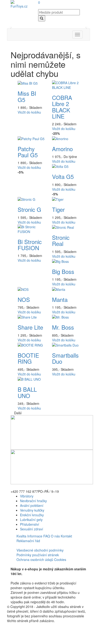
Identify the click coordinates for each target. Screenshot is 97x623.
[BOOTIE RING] (30, 344)
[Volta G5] (60, 166)
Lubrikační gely (31, 519)
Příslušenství (29, 524)
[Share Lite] (27, 316)
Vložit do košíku (29, 112)
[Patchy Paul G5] (31, 138)
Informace (34, 536)
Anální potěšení (31, 505)
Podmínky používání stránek (37, 554)
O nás (55, 536)
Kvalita (21, 536)
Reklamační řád (28, 540)
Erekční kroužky (32, 515)
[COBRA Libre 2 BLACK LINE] (65, 84)
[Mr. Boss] (60, 316)
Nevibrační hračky (33, 500)
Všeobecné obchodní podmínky (40, 550)
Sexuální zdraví (31, 529)
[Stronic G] (26, 199)
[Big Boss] (60, 261)
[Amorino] (60, 138)
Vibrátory (26, 496)
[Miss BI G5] (28, 82)
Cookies (60, 559)
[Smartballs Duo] (65, 344)
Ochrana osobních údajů (34, 559)
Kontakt (66, 536)
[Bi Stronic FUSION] (31, 228)
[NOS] (23, 288)
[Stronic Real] (63, 227)
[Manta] (58, 288)
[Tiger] (58, 199)
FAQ (46, 536)
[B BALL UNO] (29, 378)
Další (18, 412)
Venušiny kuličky (32, 510)
